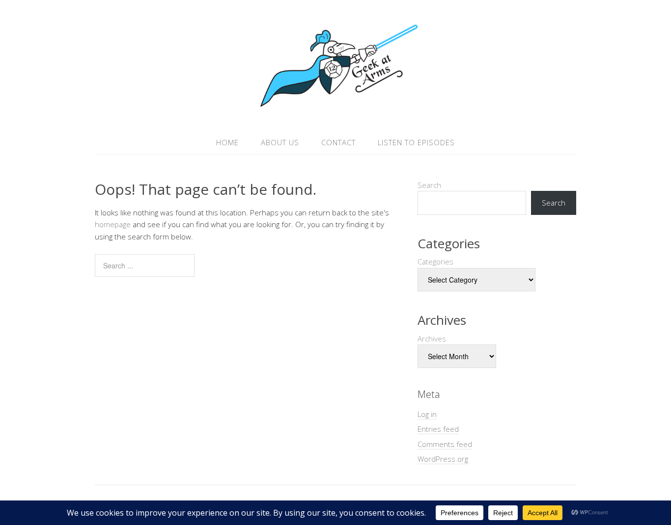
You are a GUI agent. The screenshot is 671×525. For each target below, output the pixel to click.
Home (227, 142)
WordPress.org (443, 459)
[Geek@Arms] (335, 107)
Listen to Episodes (416, 142)
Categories (435, 261)
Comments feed (445, 444)
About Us (280, 142)
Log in (427, 414)
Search (429, 185)
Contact (338, 142)
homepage (113, 224)
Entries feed (438, 429)
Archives (432, 338)
